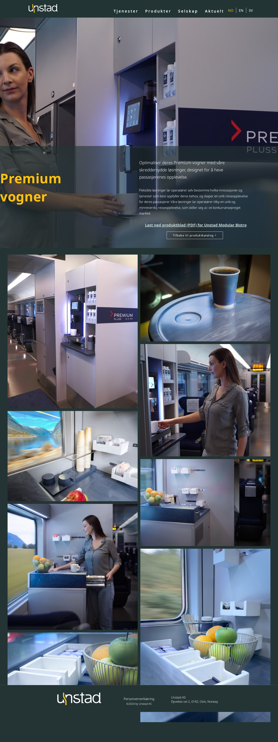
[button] (188, 11)
